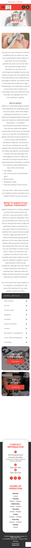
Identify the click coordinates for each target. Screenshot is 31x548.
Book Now (11, 2)
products (7, 328)
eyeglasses (7, 315)
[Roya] (15, 545)
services (6, 305)
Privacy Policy (23, 539)
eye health (7, 319)
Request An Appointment (27, 7)
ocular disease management (13, 338)
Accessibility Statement (10, 539)
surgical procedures (10, 324)
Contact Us (16, 387)
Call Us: (23, 7)
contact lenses (9, 310)
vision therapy (8, 301)
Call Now (20, 2)
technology (7, 342)
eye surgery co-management (13, 333)
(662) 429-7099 (15, 467)
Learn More (15, 361)
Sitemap (15, 541)
